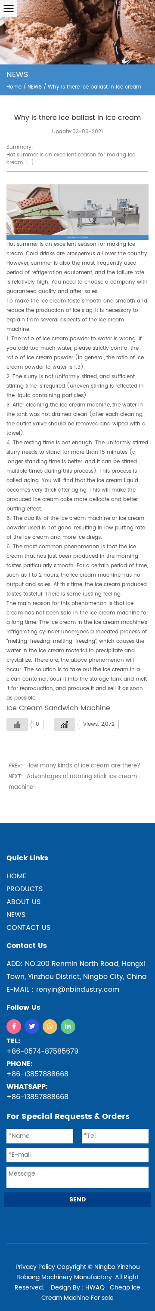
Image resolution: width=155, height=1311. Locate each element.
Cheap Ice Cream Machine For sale (90, 1293)
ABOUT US (23, 902)
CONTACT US (28, 927)
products (24, 889)
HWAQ (95, 1288)
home (16, 876)
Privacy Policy (35, 1267)
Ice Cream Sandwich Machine (58, 708)
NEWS (35, 87)
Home (14, 87)
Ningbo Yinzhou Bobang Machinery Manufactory (78, 1272)
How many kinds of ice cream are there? (83, 765)
